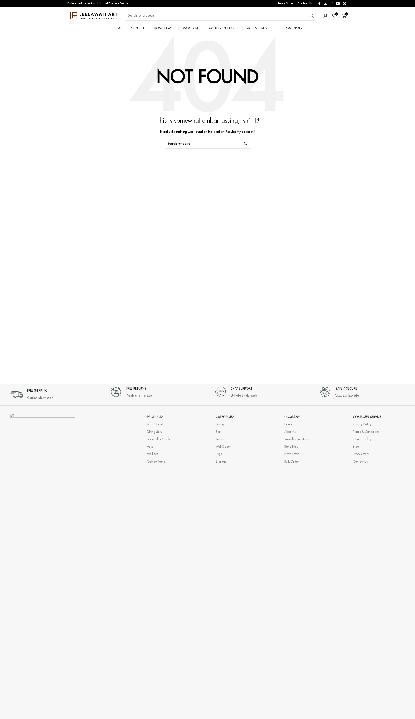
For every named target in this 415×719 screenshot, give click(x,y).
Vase (150, 446)
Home (288, 424)
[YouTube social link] (337, 3)
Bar (218, 432)
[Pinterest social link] (344, 3)
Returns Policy (362, 439)
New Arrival (292, 454)
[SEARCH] (312, 16)
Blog (356, 446)
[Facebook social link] (319, 3)
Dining (220, 424)
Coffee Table (156, 462)
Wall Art (152, 454)
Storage (221, 462)
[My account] (325, 15)
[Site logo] (93, 15)
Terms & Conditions (366, 432)
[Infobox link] (31, 392)
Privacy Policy (362, 424)
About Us (290, 432)
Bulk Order (291, 462)
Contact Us (360, 462)
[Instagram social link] (331, 3)
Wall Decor (223, 446)
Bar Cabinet (155, 424)
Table (219, 439)
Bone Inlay (291, 446)
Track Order (361, 454)
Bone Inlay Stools (158, 439)
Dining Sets (154, 432)
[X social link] (325, 3)
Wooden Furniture (296, 439)
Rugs (219, 454)
